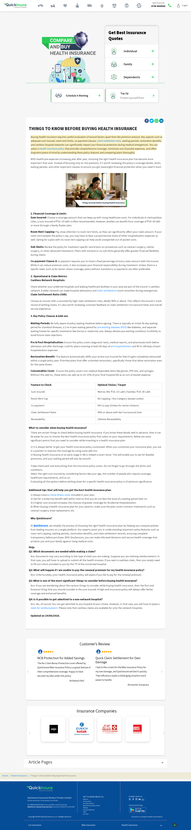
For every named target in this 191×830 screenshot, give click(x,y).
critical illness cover (59, 494)
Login (185, 5)
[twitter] (151, 121)
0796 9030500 (158, 6)
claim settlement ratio (109, 140)
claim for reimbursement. (45, 607)
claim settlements (107, 290)
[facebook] (146, 121)
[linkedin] (161, 121)
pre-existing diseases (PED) (112, 327)
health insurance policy (51, 148)
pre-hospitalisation (121, 346)
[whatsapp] (156, 121)
